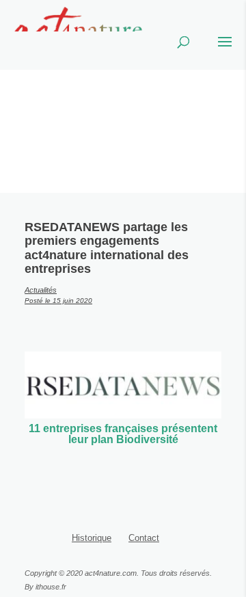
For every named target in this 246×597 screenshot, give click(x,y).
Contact (143, 538)
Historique (91, 538)
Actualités (41, 290)
